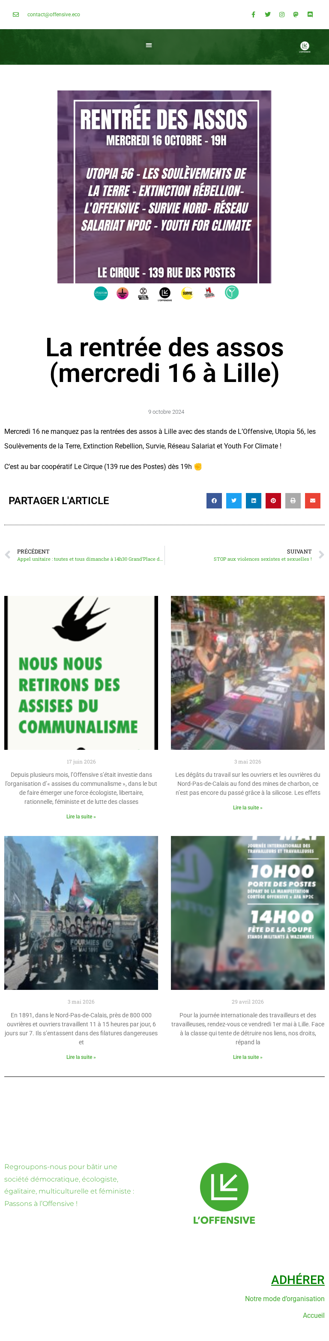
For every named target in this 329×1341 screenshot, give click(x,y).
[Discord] (310, 15)
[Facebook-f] (254, 15)
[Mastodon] (296, 15)
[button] (149, 45)
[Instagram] (282, 15)
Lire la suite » (81, 817)
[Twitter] (268, 15)
